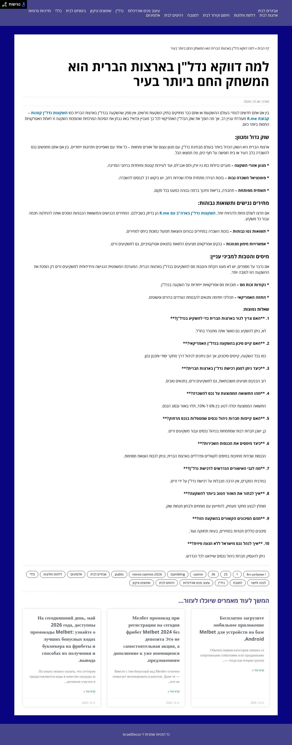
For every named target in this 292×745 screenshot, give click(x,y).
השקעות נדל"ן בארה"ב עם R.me (187, 213)
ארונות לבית (269, 15)
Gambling (178, 574)
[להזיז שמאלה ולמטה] (3, 5)
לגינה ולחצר (258, 583)
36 (213, 574)
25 (226, 574)
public (119, 574)
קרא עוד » (258, 670)
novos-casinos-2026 (147, 574)
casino (198, 574)
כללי (58, 10)
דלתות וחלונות (244, 15)
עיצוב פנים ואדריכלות (144, 10)
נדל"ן (120, 10)
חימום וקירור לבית (216, 15)
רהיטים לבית (173, 15)
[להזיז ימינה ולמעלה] (5, 3)
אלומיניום (153, 15)
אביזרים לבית (268, 10)
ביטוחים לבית (76, 10)
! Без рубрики (256, 574)
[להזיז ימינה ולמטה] (5, 5)
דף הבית (263, 48)
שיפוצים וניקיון (100, 10)
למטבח (193, 15)
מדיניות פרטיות (39, 10)
